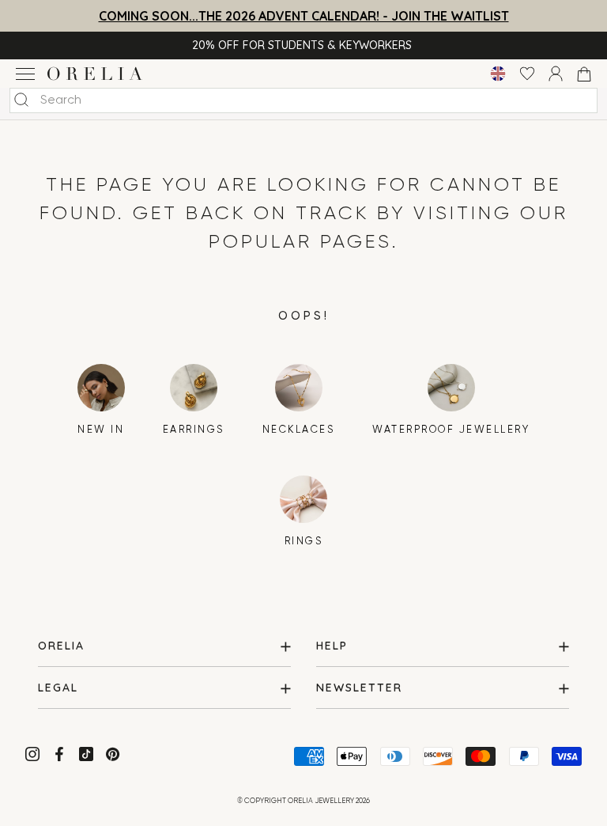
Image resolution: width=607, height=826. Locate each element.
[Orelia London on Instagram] (34, 757)
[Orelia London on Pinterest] (114, 757)
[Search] (21, 100)
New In (100, 430)
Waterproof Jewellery (451, 430)
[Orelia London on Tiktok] (86, 754)
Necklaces (298, 430)
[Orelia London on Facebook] (60, 757)
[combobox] (303, 100)
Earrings (193, 430)
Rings (304, 541)
